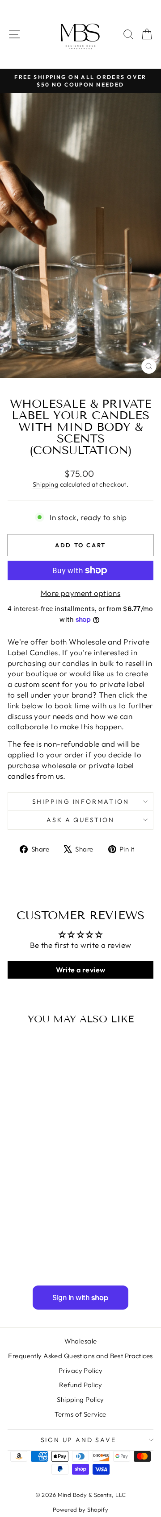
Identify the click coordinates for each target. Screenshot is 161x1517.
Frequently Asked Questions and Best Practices (80, 1356)
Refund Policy (80, 1385)
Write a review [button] (81, 969)
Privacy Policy (80, 1370)
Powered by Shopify (81, 1509)
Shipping (45, 484)
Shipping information (80, 802)
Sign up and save (78, 1440)
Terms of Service (80, 1414)
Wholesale (80, 1341)
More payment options (81, 593)
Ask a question (80, 820)
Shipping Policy (80, 1399)
